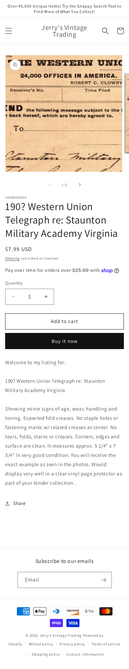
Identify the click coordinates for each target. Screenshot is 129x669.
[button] (8, 30)
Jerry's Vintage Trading (61, 635)
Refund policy (41, 644)
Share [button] (19, 503)
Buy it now (65, 341)
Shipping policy (46, 654)
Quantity (13, 283)
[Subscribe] (103, 580)
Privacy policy (72, 644)
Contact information (85, 654)
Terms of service (106, 644)
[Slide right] (79, 184)
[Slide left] (49, 184)
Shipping (12, 258)
